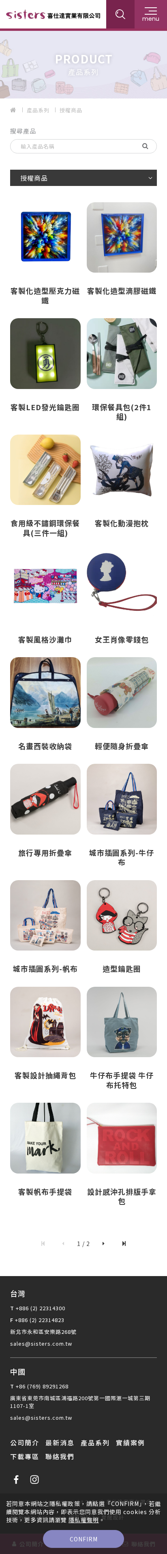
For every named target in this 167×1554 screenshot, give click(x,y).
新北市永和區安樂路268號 (43, 1331)
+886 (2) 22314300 (40, 1308)
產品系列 (38, 110)
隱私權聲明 (84, 1520)
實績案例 (130, 1442)
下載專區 (24, 1456)
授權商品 (71, 110)
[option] (83, 63)
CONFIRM (84, 1539)
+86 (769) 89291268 (42, 1386)
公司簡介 (24, 1442)
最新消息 (60, 1442)
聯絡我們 (60, 1456)
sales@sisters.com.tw (41, 1343)
